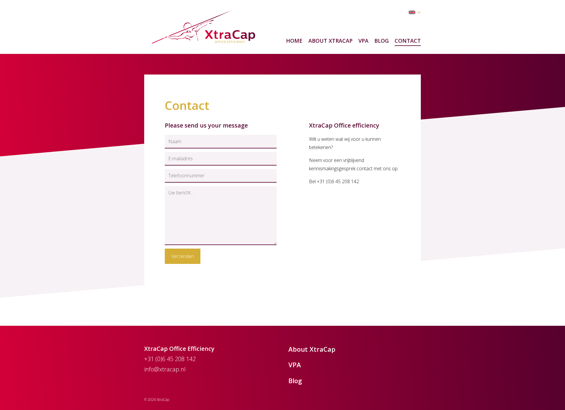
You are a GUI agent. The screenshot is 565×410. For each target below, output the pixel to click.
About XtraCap (330, 40)
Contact (408, 40)
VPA (363, 40)
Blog (381, 40)
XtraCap (203, 27)
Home (294, 40)
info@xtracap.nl (165, 369)
